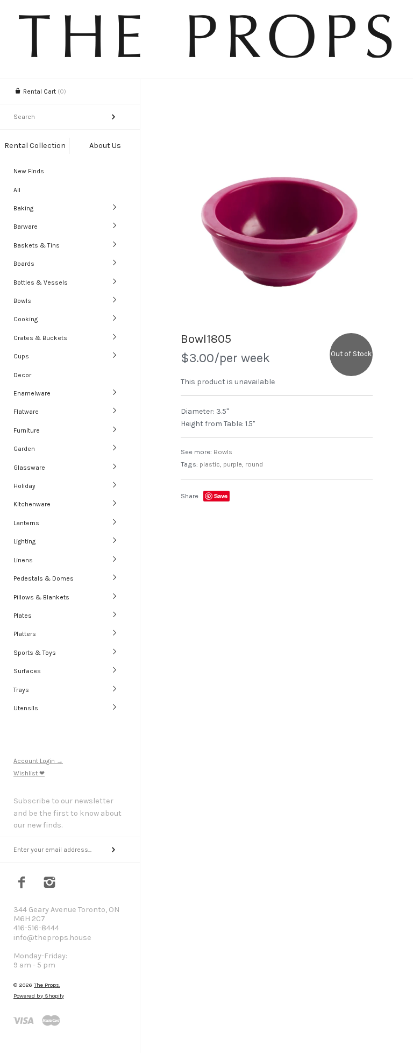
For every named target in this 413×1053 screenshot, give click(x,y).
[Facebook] (21, 883)
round (254, 464)
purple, (233, 464)
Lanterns (26, 523)
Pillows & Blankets (41, 597)
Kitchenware (32, 504)
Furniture (26, 430)
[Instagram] (49, 883)
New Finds (28, 171)
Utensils (25, 708)
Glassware (29, 467)
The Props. (47, 984)
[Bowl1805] (277, 226)
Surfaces (27, 671)
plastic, (211, 464)
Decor (22, 375)
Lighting (24, 541)
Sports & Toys (34, 652)
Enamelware (32, 393)
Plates (22, 615)
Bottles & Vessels (40, 282)
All (16, 190)
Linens (23, 560)
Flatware (26, 411)
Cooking (25, 319)
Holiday (24, 486)
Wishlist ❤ (29, 773)
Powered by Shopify (38, 995)
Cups (21, 356)
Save (220, 496)
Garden (24, 449)
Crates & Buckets (40, 338)
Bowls (22, 301)
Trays (21, 690)
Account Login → (38, 761)
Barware (25, 226)
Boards (23, 263)
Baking (23, 208)
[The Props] (206, 57)
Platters (24, 634)
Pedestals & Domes (43, 578)
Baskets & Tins (36, 245)
